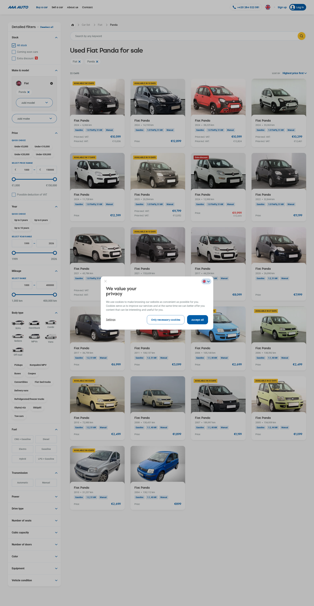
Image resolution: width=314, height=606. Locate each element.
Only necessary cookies (165, 319)
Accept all (197, 319)
